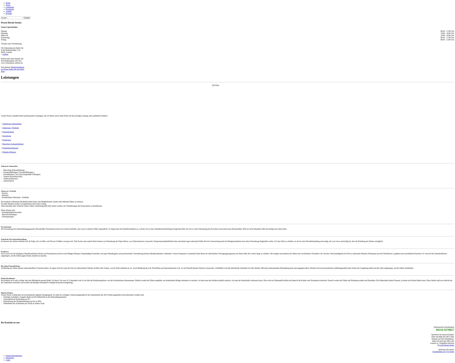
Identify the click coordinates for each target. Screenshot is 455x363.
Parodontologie (8, 132)
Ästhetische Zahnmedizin (11, 124)
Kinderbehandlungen (10, 148)
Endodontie (6, 136)
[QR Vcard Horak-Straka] (445, 345)
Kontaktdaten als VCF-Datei (443, 352)
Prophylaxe (6, 140)
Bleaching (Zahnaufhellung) (13, 144)
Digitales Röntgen (9, 152)
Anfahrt (5, 54)
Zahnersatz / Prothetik (10, 128)
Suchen (27, 18)
